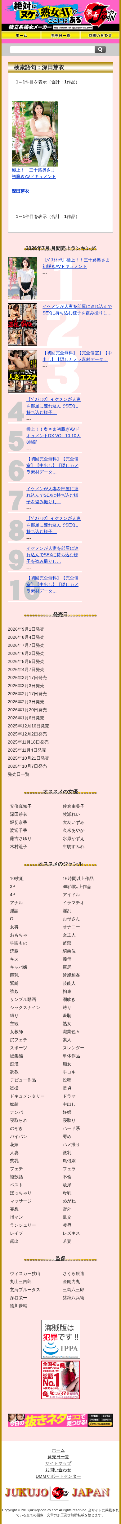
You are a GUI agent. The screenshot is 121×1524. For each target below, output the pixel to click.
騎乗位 (69, 951)
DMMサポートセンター (58, 1476)
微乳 (67, 1152)
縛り (67, 1007)
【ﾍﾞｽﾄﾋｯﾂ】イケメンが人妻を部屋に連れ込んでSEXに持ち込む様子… (53, 406)
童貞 (67, 1088)
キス (14, 959)
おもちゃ (18, 934)
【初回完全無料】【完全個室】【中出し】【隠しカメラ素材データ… (52, 465)
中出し (69, 1104)
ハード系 (71, 1128)
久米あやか (73, 830)
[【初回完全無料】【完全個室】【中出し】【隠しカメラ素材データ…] (22, 391)
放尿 (67, 1184)
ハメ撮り (71, 1144)
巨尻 (67, 967)
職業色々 (71, 1031)
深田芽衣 (20, 191)
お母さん (71, 918)
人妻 (14, 1152)
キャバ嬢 (18, 967)
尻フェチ (18, 1039)
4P (12, 894)
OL (13, 918)
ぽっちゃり (21, 1192)
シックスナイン (25, 1007)
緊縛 (14, 983)
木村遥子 (18, 846)
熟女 (67, 1023)
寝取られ (18, 1120)
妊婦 (67, 1112)
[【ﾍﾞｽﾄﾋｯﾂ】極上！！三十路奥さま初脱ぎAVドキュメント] (22, 297)
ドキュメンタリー (27, 1096)
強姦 (14, 991)
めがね (69, 1200)
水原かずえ (73, 838)
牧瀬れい (71, 814)
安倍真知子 (21, 806)
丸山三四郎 (21, 1281)
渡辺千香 (18, 830)
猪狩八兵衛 (73, 1297)
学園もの (18, 942)
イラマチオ (73, 902)
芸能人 (69, 983)
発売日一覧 (58, 1456)
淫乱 (67, 910)
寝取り (69, 1120)
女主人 (69, 934)
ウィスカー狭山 (25, 1273)
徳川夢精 (18, 1305)
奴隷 (14, 1104)
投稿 (67, 1079)
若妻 (67, 1241)
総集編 (16, 1055)
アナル (16, 902)
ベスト (16, 1184)
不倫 (67, 1176)
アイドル (71, 894)
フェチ (16, 1168)
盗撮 (14, 1088)
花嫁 (14, 1144)
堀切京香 (18, 822)
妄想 (14, 1208)
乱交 (67, 1217)
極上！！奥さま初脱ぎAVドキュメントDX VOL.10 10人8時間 (53, 436)
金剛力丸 (71, 1281)
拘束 (67, 991)
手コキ (69, 1071)
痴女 (67, 1063)
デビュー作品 (23, 1079)
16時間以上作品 (78, 878)
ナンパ (16, 1112)
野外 (67, 1208)
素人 (67, 1039)
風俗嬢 (69, 1160)
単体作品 (71, 1055)
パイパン (18, 1136)
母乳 (67, 1192)
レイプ (16, 1233)
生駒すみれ (73, 846)
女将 (14, 926)
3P (12, 886)
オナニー (71, 926)
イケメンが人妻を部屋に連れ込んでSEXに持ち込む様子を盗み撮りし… (52, 495)
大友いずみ (73, 822)
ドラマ (69, 1096)
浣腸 (14, 951)
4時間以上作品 (77, 886)
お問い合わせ (58, 1469)
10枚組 (17, 878)
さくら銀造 (73, 1273)
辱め (67, 1136)
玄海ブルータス (25, 1289)
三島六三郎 (73, 1289)
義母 (67, 959)
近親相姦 (71, 975)
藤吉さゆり (21, 838)
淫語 (14, 910)
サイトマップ (58, 1463)
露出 (14, 1241)
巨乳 (14, 975)
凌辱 (67, 1225)
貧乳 (14, 1160)
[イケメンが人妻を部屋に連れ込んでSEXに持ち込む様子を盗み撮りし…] (22, 344)
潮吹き (69, 999)
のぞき (16, 1128)
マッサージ (21, 1200)
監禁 (67, 942)
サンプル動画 (23, 999)
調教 (14, 1071)
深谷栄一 (18, 1297)
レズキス (71, 1233)
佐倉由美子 (73, 806)
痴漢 (14, 1063)
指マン (16, 1217)
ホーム (58, 1450)
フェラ (69, 1168)
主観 (14, 1023)
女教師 (16, 1031)
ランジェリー (23, 1225)
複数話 (16, 1176)
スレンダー (73, 1047)
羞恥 (67, 1015)
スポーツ (18, 1047)
